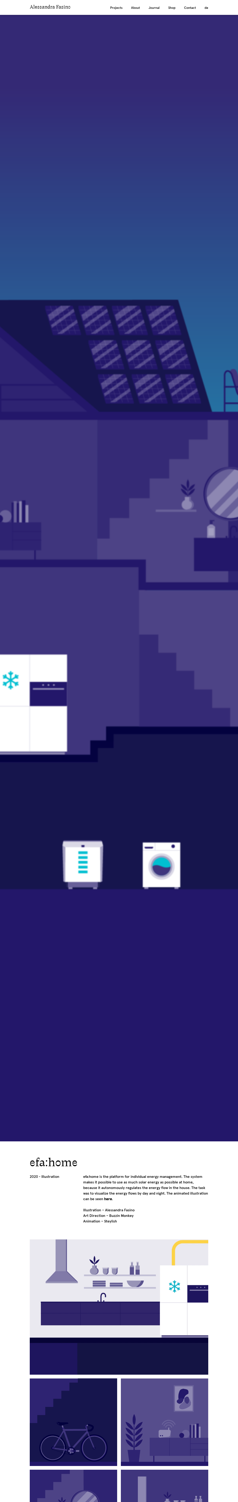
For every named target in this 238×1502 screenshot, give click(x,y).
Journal (154, 8)
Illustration (50, 1177)
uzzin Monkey (123, 1216)
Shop (171, 8)
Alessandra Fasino (50, 7)
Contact (190, 8)
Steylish (110, 1221)
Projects (116, 8)
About (135, 8)
